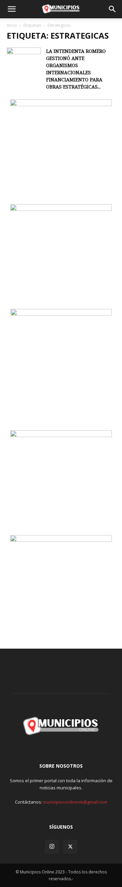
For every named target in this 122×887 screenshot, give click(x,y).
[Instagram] (52, 846)
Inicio (12, 25)
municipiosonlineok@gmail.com (75, 802)
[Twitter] (70, 846)
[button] (11, 9)
